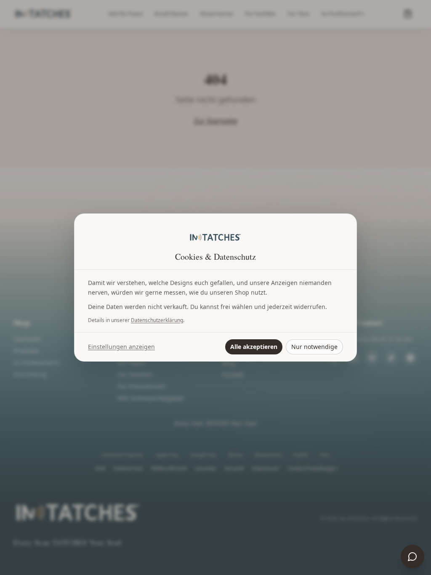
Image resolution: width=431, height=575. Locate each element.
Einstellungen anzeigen (121, 347)
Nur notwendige (314, 347)
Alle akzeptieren (253, 347)
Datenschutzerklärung (157, 320)
